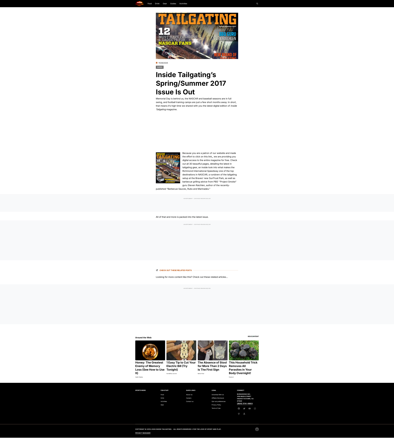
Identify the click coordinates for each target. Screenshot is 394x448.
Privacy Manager (143, 433)
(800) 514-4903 (245, 403)
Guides (159, 67)
